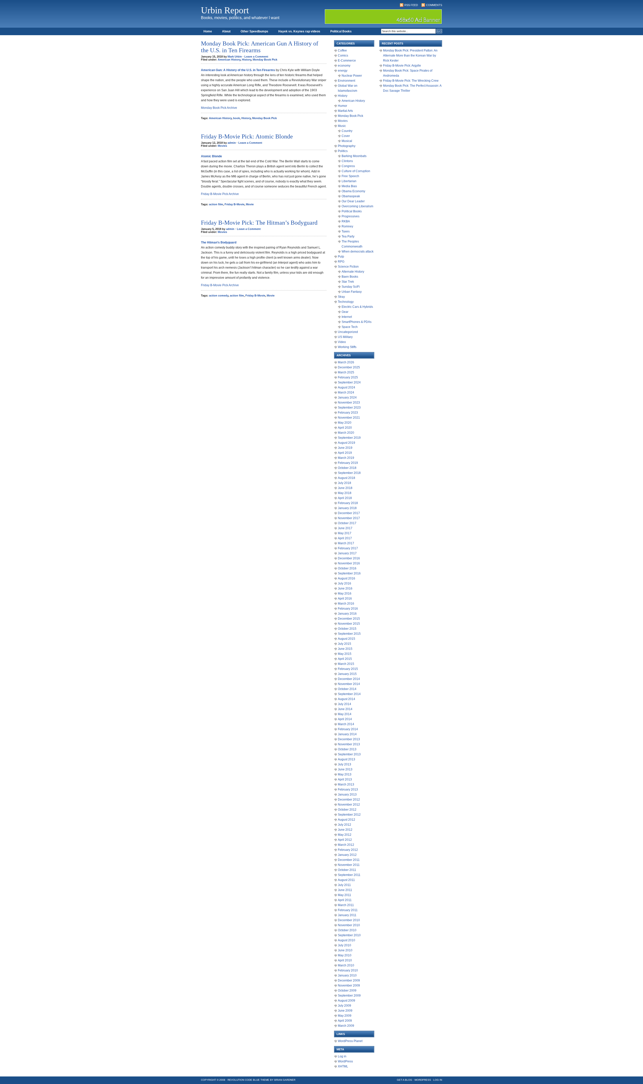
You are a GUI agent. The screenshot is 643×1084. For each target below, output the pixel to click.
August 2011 (346, 880)
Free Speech (350, 176)
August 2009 (346, 1000)
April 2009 (345, 1020)
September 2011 (349, 875)
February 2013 (348, 789)
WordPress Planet (350, 1041)
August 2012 (346, 819)
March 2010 (346, 965)
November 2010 (349, 925)
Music (342, 126)
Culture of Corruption (356, 171)
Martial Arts (345, 111)
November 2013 (349, 744)
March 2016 (346, 603)
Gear (345, 312)
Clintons (347, 161)
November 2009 (349, 985)
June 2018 (345, 488)
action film (216, 204)
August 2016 (346, 578)
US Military (345, 337)
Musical (347, 141)
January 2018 (347, 508)
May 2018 (344, 493)
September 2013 (349, 754)
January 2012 (347, 855)
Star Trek (348, 281)
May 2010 (344, 955)
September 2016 (349, 573)
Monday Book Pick (265, 59)
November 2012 (349, 804)
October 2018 (347, 468)
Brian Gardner (284, 1079)
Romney (347, 226)
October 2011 (347, 870)
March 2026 (346, 362)
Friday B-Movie (234, 204)
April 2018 (345, 498)
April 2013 (345, 779)
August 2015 (346, 638)
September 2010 (349, 935)
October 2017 (347, 523)
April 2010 (345, 960)
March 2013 (346, 784)
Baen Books (350, 276)
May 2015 (344, 654)
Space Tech (350, 327)
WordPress (345, 1061)
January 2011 (347, 915)
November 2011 (349, 865)
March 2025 (346, 372)
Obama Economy (353, 191)
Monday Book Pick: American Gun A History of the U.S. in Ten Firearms (259, 47)
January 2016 (347, 613)
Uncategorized (348, 332)
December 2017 (349, 513)
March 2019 (346, 458)
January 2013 (347, 794)
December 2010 (349, 920)
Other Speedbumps (254, 31)
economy (344, 65)
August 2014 (346, 699)
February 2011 (348, 910)
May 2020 (344, 422)
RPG (341, 261)
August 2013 (346, 759)
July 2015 (344, 644)
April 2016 (345, 598)
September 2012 (349, 814)
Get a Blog (404, 1079)
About (226, 31)
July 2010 (344, 945)
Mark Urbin (235, 56)
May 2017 (344, 533)
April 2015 (345, 659)
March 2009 (346, 1025)
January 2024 (347, 397)
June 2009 (345, 1010)
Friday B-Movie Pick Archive (220, 194)
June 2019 (345, 448)
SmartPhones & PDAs (356, 322)
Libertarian (349, 181)
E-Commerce (347, 60)
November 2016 (349, 563)
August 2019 (346, 443)
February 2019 (348, 463)
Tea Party (348, 236)
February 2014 (348, 729)
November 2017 (349, 518)
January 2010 (347, 975)
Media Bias (349, 186)
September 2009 (349, 995)
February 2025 (348, 377)
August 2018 (346, 478)
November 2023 (349, 402)
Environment (346, 80)
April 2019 (345, 453)
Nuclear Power (352, 75)
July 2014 (344, 704)
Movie (250, 204)
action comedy (218, 295)
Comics (343, 55)
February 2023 (348, 412)
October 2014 (347, 689)
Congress (348, 166)
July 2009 (344, 1005)
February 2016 (348, 608)
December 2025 (349, 367)
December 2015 (349, 618)
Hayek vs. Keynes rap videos (299, 31)
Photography (346, 146)
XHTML (343, 1066)
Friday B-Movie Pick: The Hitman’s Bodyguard (259, 222)
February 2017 (348, 548)
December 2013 (349, 739)
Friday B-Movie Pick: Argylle (402, 65)
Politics (343, 151)
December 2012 (349, 799)
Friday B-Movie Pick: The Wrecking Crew (411, 80)
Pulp (341, 256)
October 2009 (347, 990)
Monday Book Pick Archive (219, 108)
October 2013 (347, 749)
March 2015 (346, 664)
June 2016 (345, 588)
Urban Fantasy (352, 291)
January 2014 (347, 734)
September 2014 (349, 694)
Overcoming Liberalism (357, 206)
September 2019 (349, 437)
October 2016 (347, 568)
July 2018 (344, 483)
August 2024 (346, 387)
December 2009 (349, 980)
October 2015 (347, 628)
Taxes (346, 231)
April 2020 (345, 427)
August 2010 (346, 940)
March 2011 (346, 905)
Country (347, 131)
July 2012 (344, 824)
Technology (346, 302)
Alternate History (353, 271)
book (236, 118)
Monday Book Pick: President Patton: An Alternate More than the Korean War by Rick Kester (410, 55)
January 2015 (347, 674)
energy (342, 70)
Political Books (341, 31)
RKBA (346, 221)
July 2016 (344, 583)
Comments (434, 5)
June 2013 (345, 769)
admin (232, 142)
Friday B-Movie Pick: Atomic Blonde (247, 136)
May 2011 (344, 895)
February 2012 (348, 850)
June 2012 (345, 829)
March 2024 (346, 392)
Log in (342, 1056)
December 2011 (349, 860)
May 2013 (344, 774)
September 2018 (349, 473)
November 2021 (349, 417)
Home (207, 31)
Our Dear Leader (353, 201)
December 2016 (349, 558)
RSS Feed (411, 5)
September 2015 (349, 633)
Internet (347, 317)
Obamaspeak (351, 196)
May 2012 (344, 834)
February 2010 (348, 970)
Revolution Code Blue (244, 1079)
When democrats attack (357, 251)
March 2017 (346, 543)
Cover (346, 136)
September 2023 (349, 407)
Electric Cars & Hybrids (357, 307)
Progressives (350, 216)
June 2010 (345, 950)
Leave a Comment (256, 56)
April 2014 (345, 719)
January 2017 (347, 553)
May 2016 (344, 593)
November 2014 (349, 684)
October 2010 (347, 930)
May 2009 (344, 1015)
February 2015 (348, 669)
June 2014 (345, 709)
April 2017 (345, 538)
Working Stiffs (347, 347)
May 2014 (344, 714)
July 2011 (344, 885)
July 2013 (344, 764)
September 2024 (349, 382)
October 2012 (347, 809)
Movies (222, 145)
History (246, 59)
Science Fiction (348, 266)
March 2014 (346, 724)
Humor (342, 106)
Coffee (342, 50)
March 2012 (346, 845)
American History (229, 59)
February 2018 (348, 503)
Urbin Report (225, 10)
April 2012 (345, 840)
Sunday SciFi (351, 286)
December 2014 (349, 679)
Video (342, 342)
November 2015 (349, 623)
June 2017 (345, 528)
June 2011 (345, 890)
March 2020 (346, 432)
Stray (341, 297)
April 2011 (345, 900)
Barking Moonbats (354, 156)
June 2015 (345, 649)
